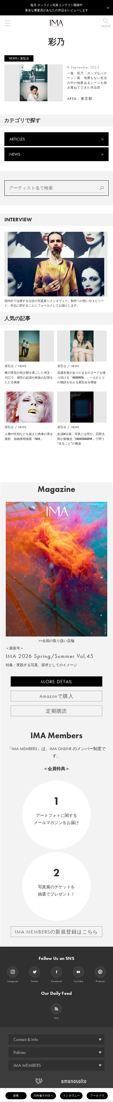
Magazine (56, 489)
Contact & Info (25, 1039)
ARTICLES (17, 139)
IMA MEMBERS (27, 1065)
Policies (19, 1052)
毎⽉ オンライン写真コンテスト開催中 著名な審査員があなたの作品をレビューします (56, 7)
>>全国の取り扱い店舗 (56, 640)
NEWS (14, 154)
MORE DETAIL (56, 681)
